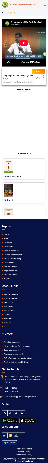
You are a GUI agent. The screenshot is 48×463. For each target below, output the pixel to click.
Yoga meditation (10, 271)
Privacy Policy (24, 452)
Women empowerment (13, 255)
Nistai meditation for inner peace (17, 346)
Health (6, 235)
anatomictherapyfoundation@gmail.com (20, 397)
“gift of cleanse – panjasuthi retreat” (18, 358)
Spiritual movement (11, 251)
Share (39, 71)
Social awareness (11, 267)
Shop (6, 326)
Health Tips (8, 302)
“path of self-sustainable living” (16, 362)
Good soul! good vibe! (12, 350)
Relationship (9, 247)
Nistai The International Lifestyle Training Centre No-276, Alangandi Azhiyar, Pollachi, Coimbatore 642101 (23, 379)
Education (8, 243)
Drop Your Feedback (9, 443)
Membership (9, 306)
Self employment (10, 275)
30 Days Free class (11, 298)
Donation (7, 314)
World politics (9, 263)
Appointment (9, 310)
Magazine (7, 279)
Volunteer (8, 318)
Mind (6, 239)
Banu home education (12, 342)
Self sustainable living (12, 259)
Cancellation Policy (24, 455)
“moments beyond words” (14, 354)
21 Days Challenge (11, 294)
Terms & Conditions (24, 449)
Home (4, 13)
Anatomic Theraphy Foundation (30, 460)
